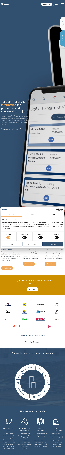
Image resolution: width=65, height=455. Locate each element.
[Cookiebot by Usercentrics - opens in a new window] (56, 209)
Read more (7, 268)
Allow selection (32, 244)
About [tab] (53, 214)
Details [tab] (32, 214)
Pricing (17, 129)
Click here (32, 289)
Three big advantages (32, 342)
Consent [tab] (11, 214)
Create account (46, 4)
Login (56, 4)
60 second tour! (6, 129)
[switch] (24, 237)
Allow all (53, 244)
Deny (11, 244)
